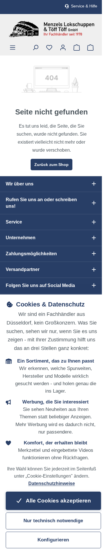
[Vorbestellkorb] (77, 47)
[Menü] (12, 47)
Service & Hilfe (84, 6)
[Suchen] (35, 47)
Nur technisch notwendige (53, 520)
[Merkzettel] (49, 47)
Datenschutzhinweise (51, 483)
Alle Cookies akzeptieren (58, 501)
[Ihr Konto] (63, 47)
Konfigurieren (53, 540)
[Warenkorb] (90, 47)
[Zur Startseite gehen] (51, 29)
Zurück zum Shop (51, 164)
